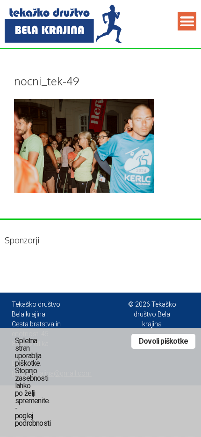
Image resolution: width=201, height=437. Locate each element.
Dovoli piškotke (163, 341)
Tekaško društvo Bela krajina (95, 314)
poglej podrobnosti (32, 419)
